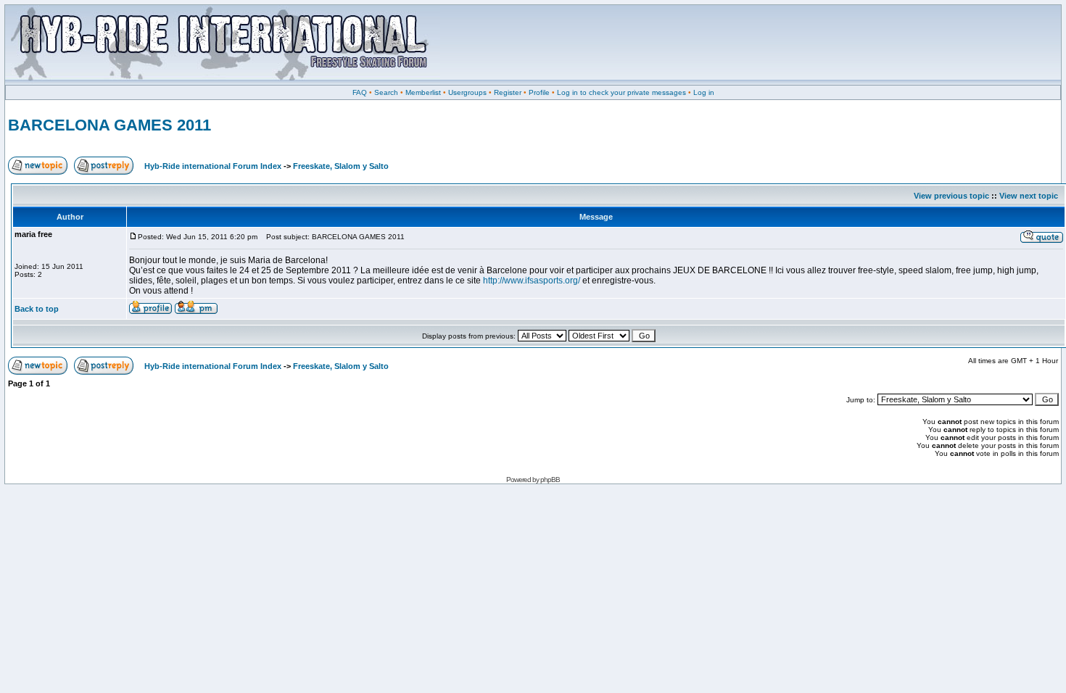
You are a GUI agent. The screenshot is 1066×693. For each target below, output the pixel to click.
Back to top (37, 308)
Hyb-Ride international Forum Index (212, 166)
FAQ (359, 92)
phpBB (550, 480)
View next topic (1028, 195)
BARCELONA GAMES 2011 (109, 125)
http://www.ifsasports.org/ (531, 280)
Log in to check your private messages (621, 92)
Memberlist (423, 92)
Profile (539, 92)
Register (507, 92)
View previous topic (951, 195)
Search (386, 92)
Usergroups (467, 92)
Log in (703, 92)
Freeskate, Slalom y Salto (341, 166)
